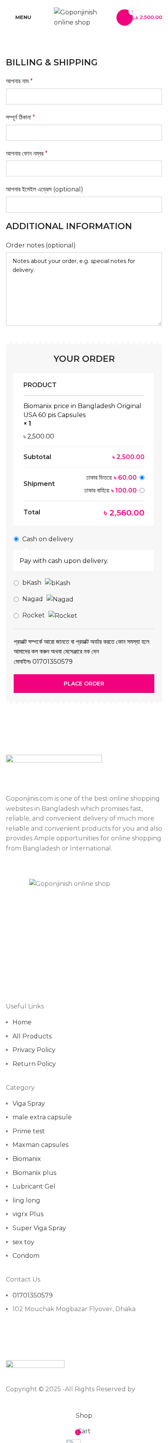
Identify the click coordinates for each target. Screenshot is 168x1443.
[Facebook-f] (15, 1339)
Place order (84, 683)
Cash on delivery (47, 539)
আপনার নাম (19, 81)
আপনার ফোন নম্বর (27, 153)
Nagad (33, 599)
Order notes (41, 245)
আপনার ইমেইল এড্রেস (44, 189)
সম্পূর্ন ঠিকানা (20, 117)
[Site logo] (81, 17)
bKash (32, 582)
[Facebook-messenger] (36, 1339)
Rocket (34, 615)
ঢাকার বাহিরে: (110, 490)
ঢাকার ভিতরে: (111, 477)
